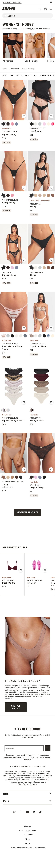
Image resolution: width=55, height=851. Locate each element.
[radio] (3, 124)
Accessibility (28, 835)
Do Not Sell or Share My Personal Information (27, 848)
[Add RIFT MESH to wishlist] (45, 570)
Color (19, 76)
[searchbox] (29, 15)
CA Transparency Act (27, 830)
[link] (16, 707)
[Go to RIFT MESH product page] (36, 565)
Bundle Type (31, 76)
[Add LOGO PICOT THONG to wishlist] (51, 328)
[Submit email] (47, 748)
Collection (45, 76)
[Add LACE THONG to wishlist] (51, 116)
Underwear (14, 69)
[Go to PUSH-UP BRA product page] (12, 565)
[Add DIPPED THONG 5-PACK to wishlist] (24, 402)
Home (5, 69)
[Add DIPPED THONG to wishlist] (24, 116)
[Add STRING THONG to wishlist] (24, 188)
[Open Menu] (51, 9)
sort (5, 76)
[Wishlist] (40, 8)
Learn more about (17, 694)
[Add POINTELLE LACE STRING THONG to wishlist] (24, 328)
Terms (27, 843)
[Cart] (45, 8)
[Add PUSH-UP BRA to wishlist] (21, 570)
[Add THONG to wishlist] (51, 188)
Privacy (27, 839)
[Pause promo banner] (51, 2)
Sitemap (27, 826)
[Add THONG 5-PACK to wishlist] (51, 402)
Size (12, 76)
